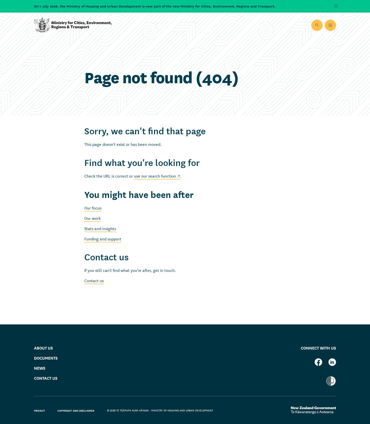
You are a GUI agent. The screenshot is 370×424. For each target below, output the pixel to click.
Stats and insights (100, 228)
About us (43, 348)
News (39, 368)
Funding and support (102, 238)
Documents (46, 358)
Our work (92, 218)
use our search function (155, 176)
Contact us (94, 280)
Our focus (92, 207)
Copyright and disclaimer (75, 410)
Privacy (39, 410)
